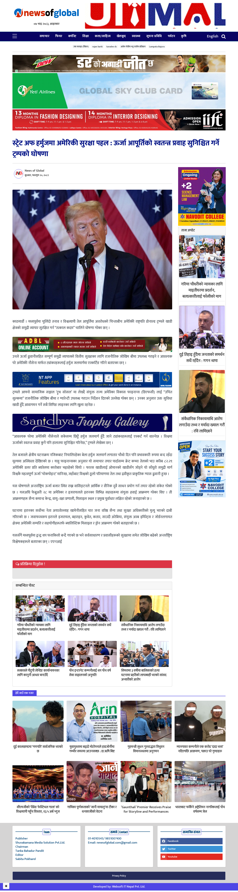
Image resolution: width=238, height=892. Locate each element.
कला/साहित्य (103, 36)
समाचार (44, 36)
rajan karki (97, 46)
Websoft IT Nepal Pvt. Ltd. (128, 886)
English (212, 36)
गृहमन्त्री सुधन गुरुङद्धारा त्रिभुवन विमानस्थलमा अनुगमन (146, 749)
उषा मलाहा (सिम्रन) (81, 46)
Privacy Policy (119, 876)
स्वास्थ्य (136, 36)
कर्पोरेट (72, 36)
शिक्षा (85, 36)
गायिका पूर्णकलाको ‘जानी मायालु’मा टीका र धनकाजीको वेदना (92, 809)
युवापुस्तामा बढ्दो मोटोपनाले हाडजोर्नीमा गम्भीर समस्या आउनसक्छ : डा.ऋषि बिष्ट (92, 749)
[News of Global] (46, 13)
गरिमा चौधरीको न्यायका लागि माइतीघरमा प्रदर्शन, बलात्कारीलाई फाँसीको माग (36, 629)
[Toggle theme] (6, 886)
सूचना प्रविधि (154, 36)
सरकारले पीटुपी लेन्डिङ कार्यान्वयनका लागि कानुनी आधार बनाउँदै (38, 673)
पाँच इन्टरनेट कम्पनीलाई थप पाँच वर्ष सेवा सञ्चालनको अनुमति (90, 673)
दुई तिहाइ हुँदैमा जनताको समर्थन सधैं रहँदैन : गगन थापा (90, 627)
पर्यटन (171, 36)
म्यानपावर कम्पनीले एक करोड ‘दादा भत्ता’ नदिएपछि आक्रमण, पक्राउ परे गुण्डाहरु (200, 749)
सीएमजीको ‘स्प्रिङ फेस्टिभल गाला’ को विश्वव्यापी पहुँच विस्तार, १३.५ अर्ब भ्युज (38, 809)
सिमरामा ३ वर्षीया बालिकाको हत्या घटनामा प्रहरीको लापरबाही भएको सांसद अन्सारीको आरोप (143, 675)
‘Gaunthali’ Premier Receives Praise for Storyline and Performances (146, 809)
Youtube (172, 857)
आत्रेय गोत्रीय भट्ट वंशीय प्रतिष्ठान (133, 46)
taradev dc (111, 46)
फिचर (58, 36)
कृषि (183, 36)
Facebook (173, 841)
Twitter (172, 849)
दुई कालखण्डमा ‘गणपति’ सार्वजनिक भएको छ (38, 749)
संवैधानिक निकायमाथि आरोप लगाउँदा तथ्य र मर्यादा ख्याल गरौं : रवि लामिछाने (143, 627)
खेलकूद (121, 36)
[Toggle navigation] (223, 36)
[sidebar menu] (14, 36)
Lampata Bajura (157, 46)
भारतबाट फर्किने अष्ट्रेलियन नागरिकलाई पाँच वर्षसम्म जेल (200, 809)
